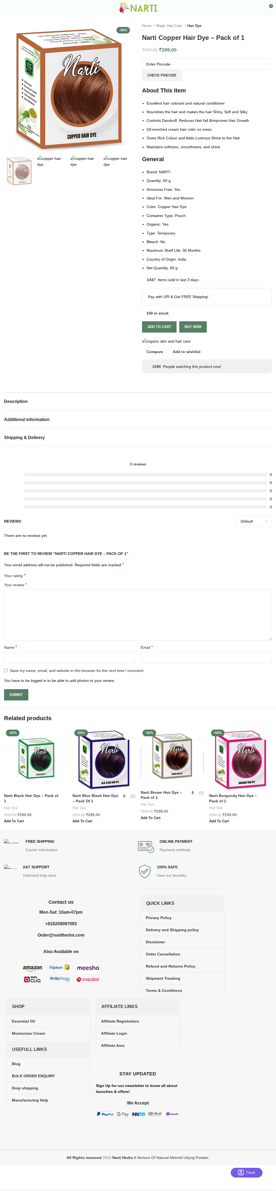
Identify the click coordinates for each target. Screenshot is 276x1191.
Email (147, 647)
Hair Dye (194, 26)
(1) (132, 796)
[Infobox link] (71, 847)
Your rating (14, 576)
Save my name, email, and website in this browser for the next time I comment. (77, 670)
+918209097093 (61, 923)
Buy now (193, 327)
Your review (15, 584)
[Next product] (269, 26)
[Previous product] (258, 26)
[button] (14, 821)
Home (147, 26)
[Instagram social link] (137, 1061)
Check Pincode (162, 75)
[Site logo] (138, 8)
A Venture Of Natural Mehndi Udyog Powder (160, 1157)
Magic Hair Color (169, 26)
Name (10, 647)
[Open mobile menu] (6, 8)
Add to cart (159, 327)
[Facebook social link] (130, 1061)
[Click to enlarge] (13, 143)
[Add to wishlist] (59, 735)
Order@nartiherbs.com (60, 935)
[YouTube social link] (144, 1061)
